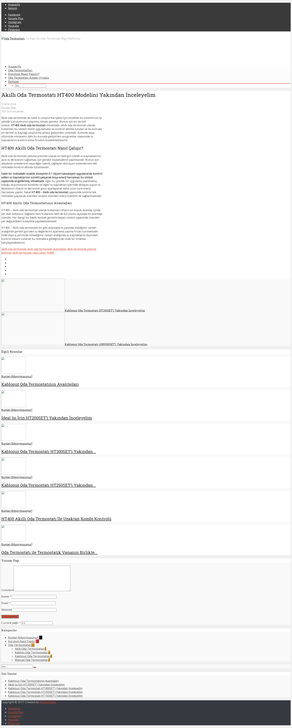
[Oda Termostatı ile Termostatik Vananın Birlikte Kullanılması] (13, 541)
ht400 (50, 253)
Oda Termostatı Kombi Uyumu (28, 77)
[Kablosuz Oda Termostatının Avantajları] (13, 373)
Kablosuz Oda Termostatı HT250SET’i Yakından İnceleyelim (45, 692)
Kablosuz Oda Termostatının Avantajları (40, 384)
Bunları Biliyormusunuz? (16, 376)
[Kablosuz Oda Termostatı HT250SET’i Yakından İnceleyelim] (13, 473)
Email (5, 603)
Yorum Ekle (8, 108)
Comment (7, 590)
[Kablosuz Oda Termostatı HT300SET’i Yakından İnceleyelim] (13, 440)
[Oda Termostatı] (13, 38)
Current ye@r (11, 623)
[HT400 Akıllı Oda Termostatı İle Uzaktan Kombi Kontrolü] (13, 507)
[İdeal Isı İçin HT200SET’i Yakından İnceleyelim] (13, 406)
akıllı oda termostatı (14, 249)
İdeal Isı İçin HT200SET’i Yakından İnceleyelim (46, 418)
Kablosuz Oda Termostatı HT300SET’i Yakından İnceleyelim (45, 688)
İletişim (12, 8)
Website (6, 610)
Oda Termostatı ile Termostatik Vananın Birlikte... (49, 552)
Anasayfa (14, 4)
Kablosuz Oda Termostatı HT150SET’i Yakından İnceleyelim (45, 696)
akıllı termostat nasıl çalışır (29, 253)
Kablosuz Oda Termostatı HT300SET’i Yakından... (48, 451)
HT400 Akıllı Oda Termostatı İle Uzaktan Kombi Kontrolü (56, 518)
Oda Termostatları (20, 70)
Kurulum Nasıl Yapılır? (23, 74)
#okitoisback (47, 702)
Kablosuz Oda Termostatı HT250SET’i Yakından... (48, 485)
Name (6, 596)
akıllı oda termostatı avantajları (46, 249)
